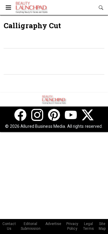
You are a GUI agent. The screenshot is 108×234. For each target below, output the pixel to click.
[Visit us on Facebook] (20, 115)
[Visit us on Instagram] (37, 115)
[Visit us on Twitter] (88, 115)
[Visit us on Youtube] (71, 115)
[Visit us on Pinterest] (54, 115)
